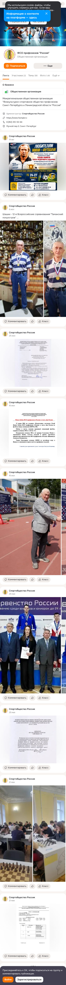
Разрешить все (18, 21)
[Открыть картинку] (21, 269)
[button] (15, 66)
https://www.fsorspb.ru (16, 118)
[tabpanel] (33, 546)
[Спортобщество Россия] (5, 137)
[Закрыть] (46, 14)
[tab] (6, 75)
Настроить (38, 21)
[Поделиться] (32, 194)
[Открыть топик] (33, 216)
